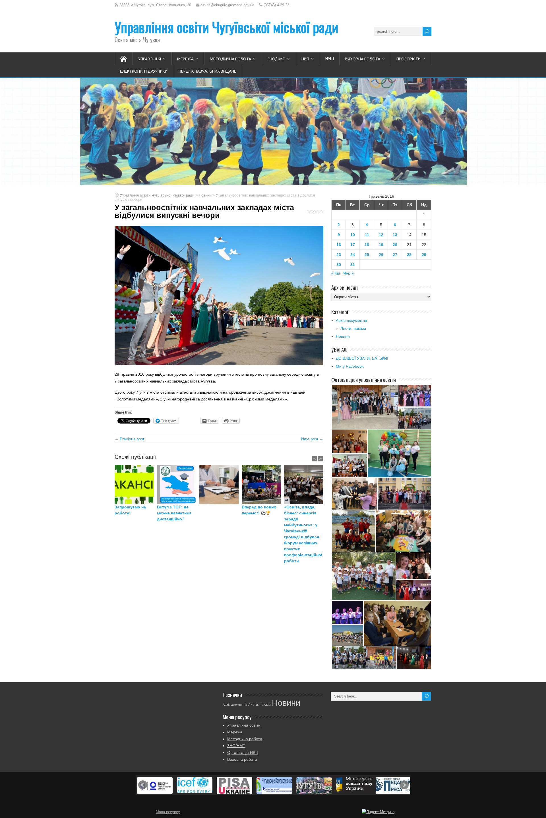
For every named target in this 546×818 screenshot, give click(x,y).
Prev (142, 785)
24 (352, 254)
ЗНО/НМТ (276, 59)
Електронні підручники (143, 71)
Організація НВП (242, 752)
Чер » (348, 273)
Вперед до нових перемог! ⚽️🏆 (259, 510)
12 (381, 234)
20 (395, 244)
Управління (149, 59)
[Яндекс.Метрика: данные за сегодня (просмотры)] (378, 812)
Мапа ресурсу (168, 812)
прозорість (408, 59)
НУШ (329, 58)
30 (338, 264)
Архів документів (351, 320)
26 (381, 254)
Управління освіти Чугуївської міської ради (226, 27)
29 (424, 254)
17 (352, 244)
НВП (305, 59)
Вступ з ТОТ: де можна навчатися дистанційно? (174, 513)
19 (381, 244)
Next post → (312, 439)
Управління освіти (243, 725)
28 (409, 254)
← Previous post (129, 439)
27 (395, 254)
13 (395, 234)
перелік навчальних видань (208, 71)
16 (338, 244)
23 (338, 254)
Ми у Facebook (350, 366)
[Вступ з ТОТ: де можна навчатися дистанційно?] (178, 484)
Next (404, 785)
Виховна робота (362, 59)
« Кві (335, 273)
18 (367, 244)
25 (367, 254)
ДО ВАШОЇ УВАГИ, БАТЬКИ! (362, 358)
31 (352, 264)
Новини (343, 336)
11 (367, 234)
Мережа (185, 59)
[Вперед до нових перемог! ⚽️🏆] (263, 484)
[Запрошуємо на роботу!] (136, 484)
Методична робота (230, 59)
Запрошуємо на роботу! (130, 510)
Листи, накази (353, 328)
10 (352, 234)
